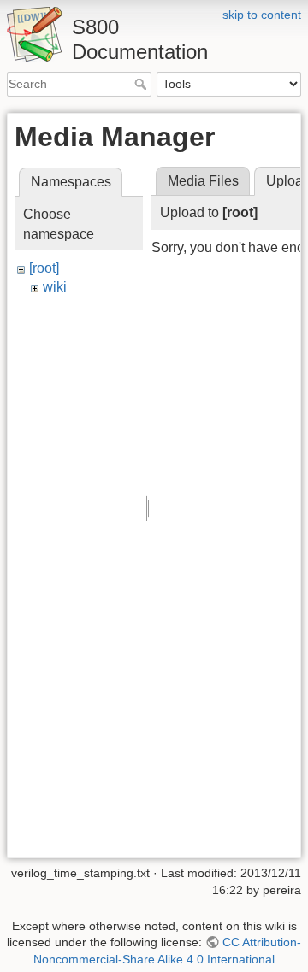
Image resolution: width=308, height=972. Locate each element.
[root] (44, 268)
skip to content (261, 14)
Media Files (203, 181)
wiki (55, 287)
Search (142, 84)
